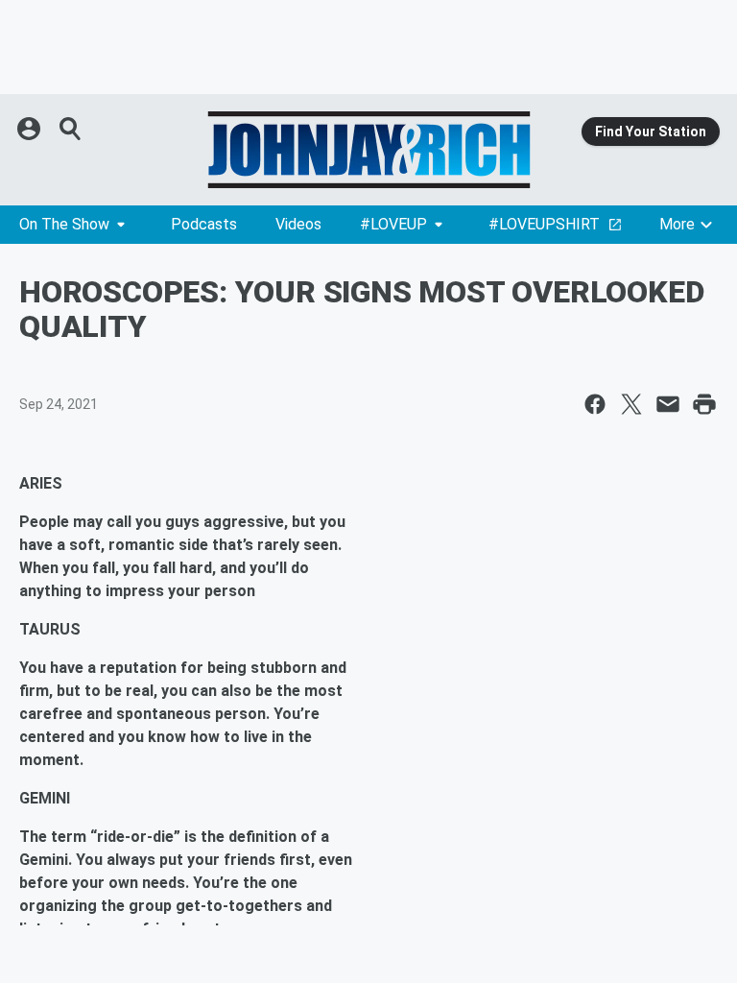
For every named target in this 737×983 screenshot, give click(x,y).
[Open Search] (71, 128)
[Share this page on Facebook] (595, 404)
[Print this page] (704, 404)
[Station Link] (368, 149)
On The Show (64, 224)
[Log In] (30, 128)
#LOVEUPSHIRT (544, 224)
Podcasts (204, 224)
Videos (298, 224)
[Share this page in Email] (667, 404)
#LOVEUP (393, 224)
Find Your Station (650, 131)
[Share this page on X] (631, 404)
